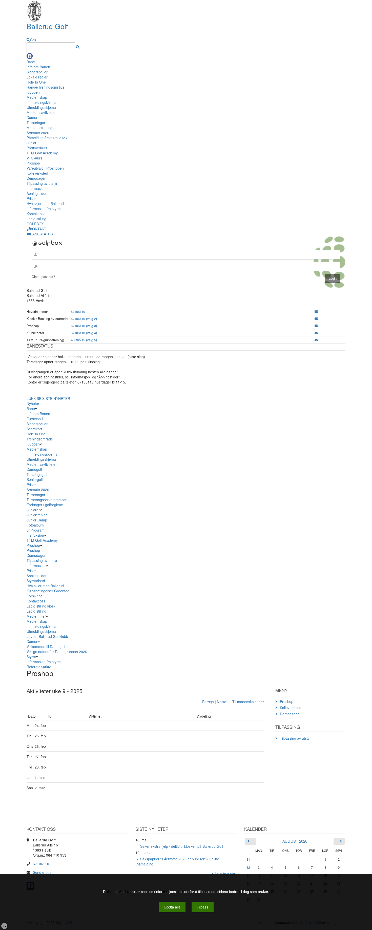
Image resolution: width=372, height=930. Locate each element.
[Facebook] (30, 56)
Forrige (208, 701)
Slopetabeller (37, 71)
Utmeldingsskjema (41, 107)
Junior (31, 142)
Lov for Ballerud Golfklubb (47, 636)
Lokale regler (37, 76)
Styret (31, 656)
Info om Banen (38, 66)
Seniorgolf (35, 479)
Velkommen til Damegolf (46, 646)
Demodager (36, 178)
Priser (31, 198)
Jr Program (36, 530)
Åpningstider (37, 193)
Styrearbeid (36, 580)
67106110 (78, 311)
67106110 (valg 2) (84, 318)
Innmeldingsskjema (42, 454)
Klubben (33, 92)
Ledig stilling (36, 218)
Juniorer (33, 509)
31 (248, 859)
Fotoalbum (35, 525)
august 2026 (294, 841)
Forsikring (35, 595)
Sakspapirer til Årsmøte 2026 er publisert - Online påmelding (178, 861)
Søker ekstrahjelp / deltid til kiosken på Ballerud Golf (181, 846)
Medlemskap (37, 97)
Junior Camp (37, 519)
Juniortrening (38, 514)
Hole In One (36, 82)
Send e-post (42, 872)
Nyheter (33, 403)
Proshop (33, 163)
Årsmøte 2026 (38, 132)
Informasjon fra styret (44, 208)
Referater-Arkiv (39, 666)
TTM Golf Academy (42, 152)
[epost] (316, 311)
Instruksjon (35, 535)
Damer (32, 117)
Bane (31, 61)
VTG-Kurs (34, 157)
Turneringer (36, 122)
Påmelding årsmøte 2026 (47, 137)
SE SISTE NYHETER (53, 398)
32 (248, 867)
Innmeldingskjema (41, 102)
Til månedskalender (248, 701)
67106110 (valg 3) (84, 325)
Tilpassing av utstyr (42, 183)
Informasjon (36, 188)
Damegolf (34, 469)
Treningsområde (40, 438)
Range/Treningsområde (46, 87)
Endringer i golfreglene (45, 504)
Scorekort (34, 428)
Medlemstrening (39, 127)
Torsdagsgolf (37, 474)
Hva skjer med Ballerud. (46, 203)
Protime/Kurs (37, 147)
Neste (221, 701)
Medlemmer (36, 616)
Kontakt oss (36, 213)
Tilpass (203, 906)
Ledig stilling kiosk (41, 606)
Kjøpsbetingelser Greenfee (48, 590)
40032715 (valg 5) (84, 339)
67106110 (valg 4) (84, 332)
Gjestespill (35, 418)
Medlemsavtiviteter (42, 112)
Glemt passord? (43, 276)
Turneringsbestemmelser (47, 499)
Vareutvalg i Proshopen (45, 168)
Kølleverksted (37, 173)
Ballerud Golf (47, 26)
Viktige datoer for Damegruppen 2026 (57, 651)
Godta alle (172, 906)
